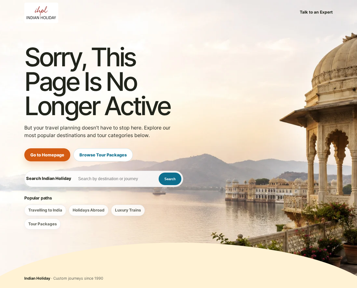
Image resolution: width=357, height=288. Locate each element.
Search (170, 179)
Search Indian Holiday (48, 178)
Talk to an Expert (316, 12)
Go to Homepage (47, 154)
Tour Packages (42, 223)
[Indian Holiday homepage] (41, 12)
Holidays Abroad (89, 210)
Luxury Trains (128, 210)
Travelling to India (45, 210)
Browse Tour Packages (103, 154)
